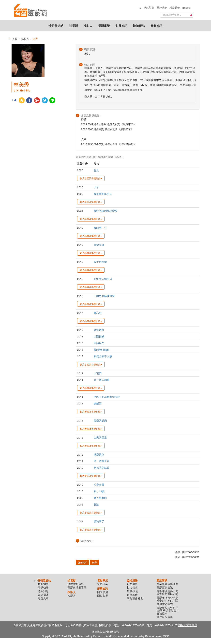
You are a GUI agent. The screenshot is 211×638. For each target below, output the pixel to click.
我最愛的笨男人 (103, 194)
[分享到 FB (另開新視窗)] (29, 100)
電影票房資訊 (165, 587)
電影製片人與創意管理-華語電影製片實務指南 (168, 610)
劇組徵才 (43, 594)
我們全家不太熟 (103, 356)
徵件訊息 (43, 591)
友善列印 (82, 562)
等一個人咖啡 (101, 380)
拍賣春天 (99, 484)
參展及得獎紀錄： (91, 115)
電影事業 (104, 25)
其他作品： (87, 541)
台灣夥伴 (132, 594)
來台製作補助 (135, 598)
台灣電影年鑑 (165, 604)
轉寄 (94, 562)
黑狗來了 (99, 521)
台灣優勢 (132, 583)
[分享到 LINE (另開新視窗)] (52, 100)
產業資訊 (156, 25)
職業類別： (90, 49)
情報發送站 (56, 25)
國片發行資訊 (165, 617)
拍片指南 (132, 587)
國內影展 (102, 592)
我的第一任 (100, 228)
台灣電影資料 (76, 583)
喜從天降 (99, 245)
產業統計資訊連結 (167, 583)
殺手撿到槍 (100, 262)
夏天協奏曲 (100, 498)
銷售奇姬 (99, 330)
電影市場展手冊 (77, 587)
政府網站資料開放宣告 (105, 632)
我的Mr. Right (101, 350)
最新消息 (43, 583)
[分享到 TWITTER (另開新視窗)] (44, 100)
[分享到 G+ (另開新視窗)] (37, 100)
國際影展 (102, 595)
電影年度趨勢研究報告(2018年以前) (167, 599)
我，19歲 (99, 491)
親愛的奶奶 (100, 420)
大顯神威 (99, 336)
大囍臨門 (99, 343)
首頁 (14, 39)
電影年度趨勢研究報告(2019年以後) (167, 592)
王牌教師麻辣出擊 (104, 296)
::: (140, 7)
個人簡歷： (90, 64)
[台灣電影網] (30, 10)
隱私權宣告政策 (187, 625)
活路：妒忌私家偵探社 (107, 397)
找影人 (88, 25)
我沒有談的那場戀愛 (105, 211)
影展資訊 (121, 25)
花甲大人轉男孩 (103, 279)
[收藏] (21, 100)
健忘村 (98, 313)
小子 (96, 187)
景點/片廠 (132, 591)
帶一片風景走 (101, 461)
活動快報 (43, 587)
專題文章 (43, 598)
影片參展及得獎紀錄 (90, 178)
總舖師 (98, 403)
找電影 (73, 25)
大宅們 (98, 373)
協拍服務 (139, 25)
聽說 (96, 504)
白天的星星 (100, 437)
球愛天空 (99, 454)
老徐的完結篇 (101, 467)
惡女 (96, 170)
